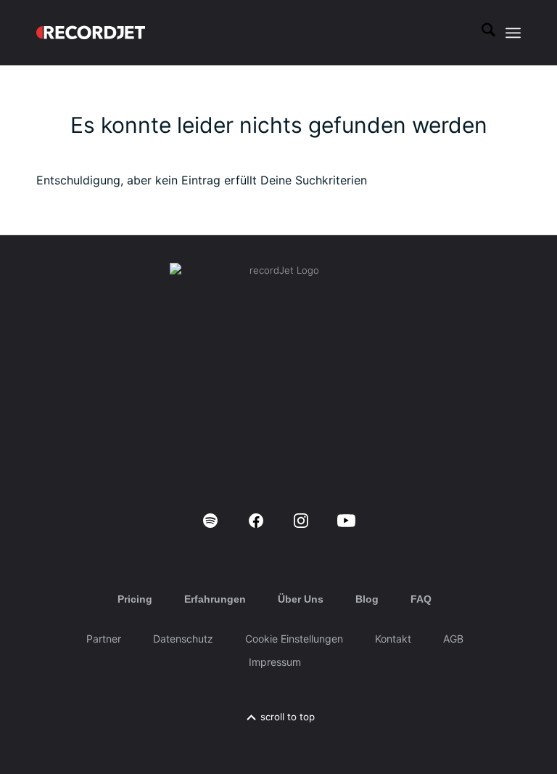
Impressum (275, 662)
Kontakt (393, 638)
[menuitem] (481, 32)
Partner (103, 638)
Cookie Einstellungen (294, 638)
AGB (453, 638)
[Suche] (481, 32)
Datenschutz (183, 638)
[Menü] (513, 32)
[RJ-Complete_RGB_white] (90, 32)
